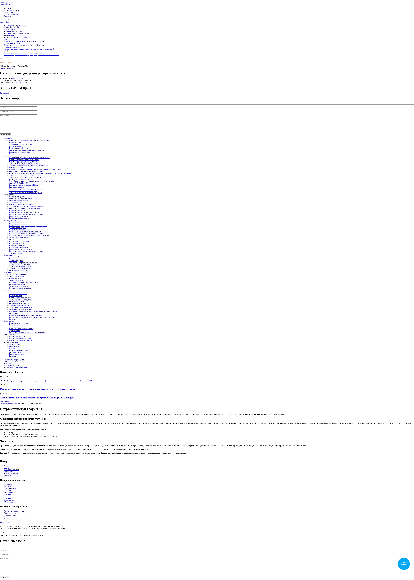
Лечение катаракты (16, 142)
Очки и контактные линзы (18, 216)
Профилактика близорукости (19, 218)
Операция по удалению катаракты (21, 144)
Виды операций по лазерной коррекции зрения (26, 171)
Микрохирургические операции (20, 340)
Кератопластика (14, 331)
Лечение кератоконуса (17, 325)
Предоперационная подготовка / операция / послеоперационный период (35, 169)
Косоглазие (8, 255)
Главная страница (6, 403)
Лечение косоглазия (16, 259)
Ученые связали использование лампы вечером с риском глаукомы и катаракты (38, 397)
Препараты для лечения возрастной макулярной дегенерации (31, 317)
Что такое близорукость (17, 197)
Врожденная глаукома (17, 284)
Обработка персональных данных (16, 37)
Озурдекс (12, 319)
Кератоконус (9, 321)
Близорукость (9, 195)
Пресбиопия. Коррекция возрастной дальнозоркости (28, 226)
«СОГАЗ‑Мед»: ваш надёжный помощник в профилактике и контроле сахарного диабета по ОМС (46, 381)
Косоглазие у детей (16, 261)
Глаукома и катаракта (16, 280)
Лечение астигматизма (17, 245)
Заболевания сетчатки (17, 292)
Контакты (8, 16)
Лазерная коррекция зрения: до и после (23, 162)
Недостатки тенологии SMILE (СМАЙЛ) (24, 185)
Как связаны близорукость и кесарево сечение (26, 206)
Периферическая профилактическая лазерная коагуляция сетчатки (33, 311)
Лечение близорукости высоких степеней (24, 212)
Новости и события (11, 10)
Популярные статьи (11, 365)
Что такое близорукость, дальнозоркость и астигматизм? (29, 158)
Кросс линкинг (14, 327)
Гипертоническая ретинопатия (20, 305)
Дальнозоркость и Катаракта (19, 230)
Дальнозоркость (10, 220)
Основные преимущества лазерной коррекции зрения (28, 165)
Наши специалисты (11, 27)
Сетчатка (7, 290)
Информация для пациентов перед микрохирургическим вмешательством (31, 55)
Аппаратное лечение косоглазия (20, 266)
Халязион (12, 356)
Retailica (15, 532)
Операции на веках (11, 342)
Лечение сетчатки (15, 296)
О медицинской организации (15, 26)
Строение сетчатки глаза (18, 294)
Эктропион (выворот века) (19, 350)
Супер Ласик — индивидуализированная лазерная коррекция (31, 181)
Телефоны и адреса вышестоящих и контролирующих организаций (29, 49)
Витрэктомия (13, 313)
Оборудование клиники (13, 31)
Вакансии (8, 39)
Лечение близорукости (17, 210)
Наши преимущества (16, 187)
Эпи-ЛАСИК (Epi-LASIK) (18, 183)
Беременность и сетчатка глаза (20, 309)
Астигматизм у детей (16, 243)
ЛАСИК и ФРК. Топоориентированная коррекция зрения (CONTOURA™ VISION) (40, 173)
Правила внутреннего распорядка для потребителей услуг (25, 45)
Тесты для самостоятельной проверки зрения (25, 193)
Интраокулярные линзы (17, 146)
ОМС (6, 51)
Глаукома (7, 272)
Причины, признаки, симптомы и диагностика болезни (29, 140)
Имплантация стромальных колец (21, 329)
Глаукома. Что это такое (17, 274)
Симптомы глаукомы (16, 276)
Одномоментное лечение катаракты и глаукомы (26, 150)
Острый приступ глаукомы (18, 286)
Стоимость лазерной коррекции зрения (23, 191)
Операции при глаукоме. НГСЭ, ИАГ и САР (25, 282)
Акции (6, 468)
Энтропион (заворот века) (18, 352)
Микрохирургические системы (20, 338)
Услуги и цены (9, 12)
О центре (7, 8)
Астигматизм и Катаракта (18, 247)
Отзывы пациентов (11, 14)
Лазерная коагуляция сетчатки (20, 298)
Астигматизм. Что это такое (19, 241)
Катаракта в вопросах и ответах (20, 152)
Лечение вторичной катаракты (20, 148)
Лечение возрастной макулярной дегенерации (26, 315)
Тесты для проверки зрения (14, 360)
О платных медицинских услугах (16, 33)
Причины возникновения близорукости (23, 198)
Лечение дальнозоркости (18, 224)
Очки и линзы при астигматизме (21, 249)
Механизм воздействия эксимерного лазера (25, 177)
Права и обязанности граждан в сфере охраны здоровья (24, 41)
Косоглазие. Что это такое (18, 257)
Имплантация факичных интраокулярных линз (26, 214)
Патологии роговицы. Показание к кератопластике (27, 333)
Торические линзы (15, 253)
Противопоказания (16, 167)
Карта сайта (4, 22)
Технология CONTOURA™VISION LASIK (25, 175)
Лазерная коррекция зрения (14, 156)
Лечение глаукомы (15, 278)
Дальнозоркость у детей (17, 228)
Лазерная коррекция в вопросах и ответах (24, 160)
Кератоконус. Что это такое (19, 323)
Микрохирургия (10, 334)
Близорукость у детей (16, 202)
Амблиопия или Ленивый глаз (20, 265)
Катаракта (8, 138)
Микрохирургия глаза (17, 336)
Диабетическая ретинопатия (19, 303)
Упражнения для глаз (12, 361)
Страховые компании (12, 47)
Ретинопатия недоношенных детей (21, 307)
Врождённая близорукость (18, 200)
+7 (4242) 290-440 (6, 62)
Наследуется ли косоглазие (18, 270)
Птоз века (12, 348)
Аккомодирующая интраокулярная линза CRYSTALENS (29, 235)
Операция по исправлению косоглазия (23, 263)
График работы (9, 29)
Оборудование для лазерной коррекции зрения (26, 189)
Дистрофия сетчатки (16, 301)
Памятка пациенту (15, 154)
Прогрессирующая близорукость (21, 204)
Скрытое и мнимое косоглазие (20, 268)
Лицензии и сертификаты (13, 43)
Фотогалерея (9, 35)
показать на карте (6, 68)
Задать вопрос (5, 93)
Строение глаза (10, 363)
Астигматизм (9, 239)
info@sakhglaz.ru (21, 82)
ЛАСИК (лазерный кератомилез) (21, 179)
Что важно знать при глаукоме (20, 288)
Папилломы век (14, 346)
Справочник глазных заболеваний (17, 367)
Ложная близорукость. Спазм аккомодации (24, 208)
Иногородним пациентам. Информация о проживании (24, 53)
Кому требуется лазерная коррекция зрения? (25, 164)
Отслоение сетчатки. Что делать (20, 300)
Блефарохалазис (15, 344)
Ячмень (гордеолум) (16, 354)
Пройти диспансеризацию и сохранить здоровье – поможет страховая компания (37, 389)
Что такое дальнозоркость (18, 222)
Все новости (4, 402)
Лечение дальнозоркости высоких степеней (25, 232)
